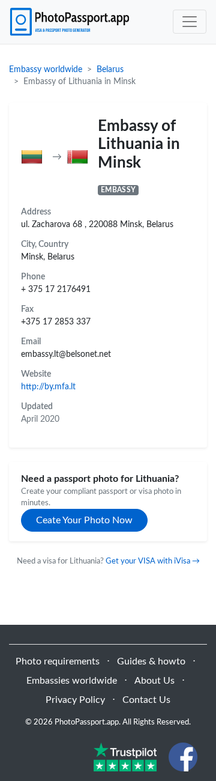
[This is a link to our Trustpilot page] (125, 756)
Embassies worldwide (71, 680)
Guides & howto (151, 661)
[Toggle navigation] (189, 22)
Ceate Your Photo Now (84, 520)
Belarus (110, 69)
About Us (154, 680)
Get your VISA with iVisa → (153, 561)
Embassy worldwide (45, 69)
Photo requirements (58, 661)
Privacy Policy (75, 700)
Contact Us (146, 700)
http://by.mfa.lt (48, 386)
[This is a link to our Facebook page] (183, 756)
